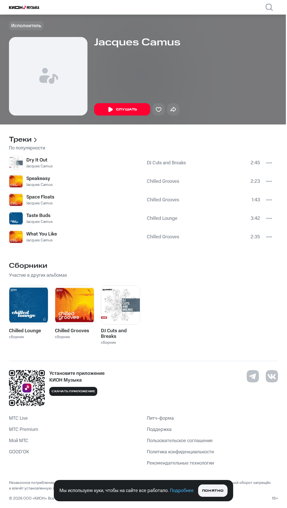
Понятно (213, 490)
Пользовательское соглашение (180, 440)
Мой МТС (18, 440)
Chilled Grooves (163, 181)
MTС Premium (23, 429)
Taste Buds (38, 215)
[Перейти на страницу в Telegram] (253, 376)
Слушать (126, 109)
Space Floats (40, 197)
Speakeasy (38, 178)
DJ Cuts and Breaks (166, 163)
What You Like (41, 234)
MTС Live (18, 418)
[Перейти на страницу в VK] (272, 376)
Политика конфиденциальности (180, 452)
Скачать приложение (73, 391)
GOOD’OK (19, 452)
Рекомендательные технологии (180, 463)
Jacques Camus (39, 166)
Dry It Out (36, 160)
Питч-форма (160, 418)
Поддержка (159, 429)
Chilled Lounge (162, 218)
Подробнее (182, 490)
